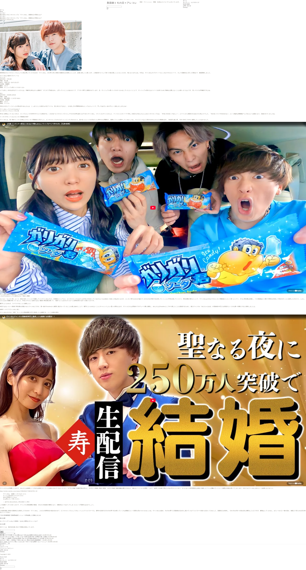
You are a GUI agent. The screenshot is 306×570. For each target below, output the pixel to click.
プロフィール (4, 546)
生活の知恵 (186, 4)
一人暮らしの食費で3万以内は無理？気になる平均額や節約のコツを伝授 (22, 538)
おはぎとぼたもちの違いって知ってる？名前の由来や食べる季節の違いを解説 (23, 536)
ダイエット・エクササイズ (191, 2)
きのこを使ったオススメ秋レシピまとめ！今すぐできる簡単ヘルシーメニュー (23, 541)
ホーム (185, 0)
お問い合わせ (187, 5)
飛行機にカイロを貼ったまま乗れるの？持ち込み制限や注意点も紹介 (21, 535)
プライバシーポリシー (7, 548)
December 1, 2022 (24, 502)
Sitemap (185, 7)
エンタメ (2, 16)
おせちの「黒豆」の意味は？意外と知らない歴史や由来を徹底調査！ (21, 540)
